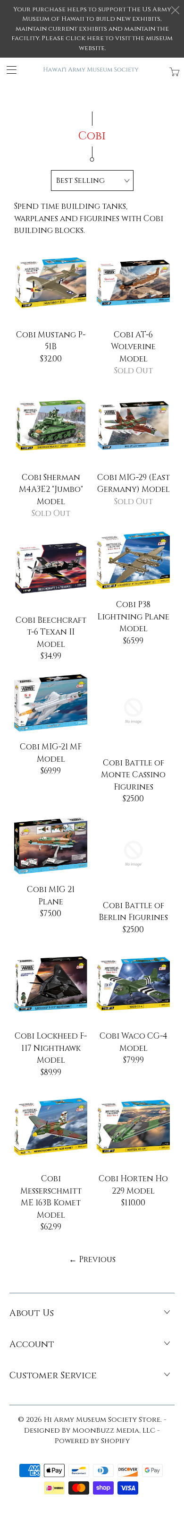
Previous (92, 1259)
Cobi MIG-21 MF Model (50, 703)
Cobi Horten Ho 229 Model (133, 1126)
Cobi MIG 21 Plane (50, 846)
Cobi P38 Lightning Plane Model (133, 560)
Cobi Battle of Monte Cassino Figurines (133, 711)
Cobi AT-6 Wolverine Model (133, 282)
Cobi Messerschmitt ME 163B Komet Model (50, 1126)
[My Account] (8, 70)
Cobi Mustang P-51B (50, 282)
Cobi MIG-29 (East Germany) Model (133, 425)
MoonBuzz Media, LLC (113, 1431)
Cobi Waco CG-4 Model (133, 984)
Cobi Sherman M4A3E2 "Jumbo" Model (50, 425)
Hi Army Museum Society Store (102, 1420)
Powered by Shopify (92, 1441)
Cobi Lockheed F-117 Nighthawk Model (50, 984)
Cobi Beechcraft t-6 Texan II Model (50, 568)
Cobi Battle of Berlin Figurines (133, 853)
